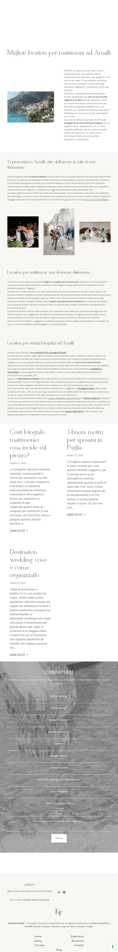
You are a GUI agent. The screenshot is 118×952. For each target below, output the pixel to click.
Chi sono (39, 945)
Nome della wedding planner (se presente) (59, 779)
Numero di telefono (59, 719)
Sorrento (55, 926)
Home (37, 936)
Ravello (37, 926)
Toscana (80, 926)
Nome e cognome (59, 696)
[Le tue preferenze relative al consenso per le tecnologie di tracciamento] (113, 947)
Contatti (79, 945)
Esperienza (77, 936)
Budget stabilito (59, 755)
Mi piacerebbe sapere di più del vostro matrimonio (59, 821)
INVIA (59, 838)
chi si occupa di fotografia (96, 199)
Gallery (38, 940)
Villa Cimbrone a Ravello (28, 379)
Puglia (90, 926)
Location (59, 743)
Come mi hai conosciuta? (59, 803)
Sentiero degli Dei (92, 398)
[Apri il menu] (106, 22)
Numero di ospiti (59, 767)
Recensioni (78, 940)
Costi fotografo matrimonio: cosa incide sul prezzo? (28, 443)
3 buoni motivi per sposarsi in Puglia (85, 440)
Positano (46, 926)
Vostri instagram (59, 791)
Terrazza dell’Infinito (74, 411)
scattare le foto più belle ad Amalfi (50, 352)
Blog (59, 949)
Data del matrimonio (59, 731)
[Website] (59, 811)
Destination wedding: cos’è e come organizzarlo (28, 563)
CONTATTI (29, 884)
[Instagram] (59, 808)
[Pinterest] (64, 892)
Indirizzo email (59, 707)
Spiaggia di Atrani (86, 388)
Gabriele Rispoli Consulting (36, 900)
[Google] (59, 813)
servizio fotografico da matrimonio (64, 398)
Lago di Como (68, 926)
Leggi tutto (19, 530)
